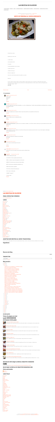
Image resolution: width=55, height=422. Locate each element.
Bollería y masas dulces (6, 206)
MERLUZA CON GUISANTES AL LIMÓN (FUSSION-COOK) (13, 286)
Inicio (28, 89)
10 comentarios (34, 13)
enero (5, 265)
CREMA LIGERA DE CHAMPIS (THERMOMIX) (11, 278)
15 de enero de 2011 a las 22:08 (15, 154)
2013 (4, 306)
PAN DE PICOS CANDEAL (9, 333)
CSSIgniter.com (22, 414)
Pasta (3, 226)
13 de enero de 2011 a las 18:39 (12, 128)
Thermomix (4, 233)
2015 (4, 308)
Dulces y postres (5, 211)
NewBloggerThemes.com (34, 414)
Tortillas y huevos (5, 234)
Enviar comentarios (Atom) (9, 191)
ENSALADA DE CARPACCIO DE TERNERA (10, 267)
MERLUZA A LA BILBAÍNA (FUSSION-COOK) (11, 271)
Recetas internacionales (6, 230)
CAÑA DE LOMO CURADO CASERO (11, 325)
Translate (9, 259)
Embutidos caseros (5, 386)
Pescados (4, 229)
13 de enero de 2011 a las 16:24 (14, 115)
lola (6, 141)
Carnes (4, 208)
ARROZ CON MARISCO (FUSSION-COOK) (10, 284)
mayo (5, 296)
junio (5, 297)
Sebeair (7, 110)
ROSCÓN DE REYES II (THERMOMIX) (10, 273)
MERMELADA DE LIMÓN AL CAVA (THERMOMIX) (11, 272)
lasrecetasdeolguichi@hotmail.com (7, 197)
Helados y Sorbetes (5, 217)
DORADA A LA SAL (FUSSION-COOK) (10, 277)
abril (5, 295)
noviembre (6, 303)
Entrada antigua (50, 89)
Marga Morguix (8, 115)
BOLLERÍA (11, 8)
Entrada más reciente (5, 89)
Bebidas (4, 204)
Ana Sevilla (7, 103)
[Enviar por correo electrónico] (8, 85)
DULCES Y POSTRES (6, 8)
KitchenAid (4, 218)
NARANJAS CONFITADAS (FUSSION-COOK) (10, 276)
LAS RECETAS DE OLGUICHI (27, 5)
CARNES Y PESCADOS (36, 8)
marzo (5, 294)
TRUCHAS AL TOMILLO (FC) (10, 337)
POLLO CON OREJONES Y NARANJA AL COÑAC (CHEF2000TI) (13, 288)
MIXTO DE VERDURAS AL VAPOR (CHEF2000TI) (27, 16)
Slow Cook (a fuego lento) (6, 231)
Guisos (4, 216)
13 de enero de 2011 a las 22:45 (11, 141)
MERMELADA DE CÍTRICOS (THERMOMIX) (11, 275)
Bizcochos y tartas (5, 205)
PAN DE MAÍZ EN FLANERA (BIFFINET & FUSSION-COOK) (13, 274)
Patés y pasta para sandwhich (6, 228)
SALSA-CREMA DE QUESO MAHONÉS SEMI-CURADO (13, 356)
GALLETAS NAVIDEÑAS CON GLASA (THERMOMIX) (12, 268)
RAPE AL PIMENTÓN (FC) (9, 352)
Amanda (7, 95)
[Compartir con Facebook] (10, 85)
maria (7, 128)
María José (7, 122)
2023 (4, 312)
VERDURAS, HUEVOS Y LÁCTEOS (44, 8)
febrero (5, 293)
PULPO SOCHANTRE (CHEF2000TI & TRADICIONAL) (12, 287)
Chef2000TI (23, 14)
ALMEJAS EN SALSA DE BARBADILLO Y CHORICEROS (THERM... (14, 266)
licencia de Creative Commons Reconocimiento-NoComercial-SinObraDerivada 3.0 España (20, 365)
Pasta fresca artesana (5, 227)
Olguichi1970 (8, 154)
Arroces (4, 203)
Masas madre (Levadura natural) (7, 221)
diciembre (6, 304)
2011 (4, 264)
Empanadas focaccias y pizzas (6, 387)
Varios (4, 409)
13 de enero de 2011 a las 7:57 (13, 103)
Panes (3, 225)
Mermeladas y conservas (6, 222)
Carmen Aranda (8, 148)
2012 (4, 305)
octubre (5, 302)
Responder (7, 101)
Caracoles (4, 207)
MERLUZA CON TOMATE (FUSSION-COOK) (11, 282)
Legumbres (4, 219)
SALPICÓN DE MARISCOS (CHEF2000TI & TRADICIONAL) (13, 283)
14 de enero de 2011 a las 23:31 (15, 148)
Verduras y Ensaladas (29, 14)
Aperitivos (4, 202)
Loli (6, 134)
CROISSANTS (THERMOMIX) (10, 341)
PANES (14, 8)
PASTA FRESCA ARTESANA (20, 8)
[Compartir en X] (9, 85)
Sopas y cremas (5, 232)
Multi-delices (4, 223)
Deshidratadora (5, 210)
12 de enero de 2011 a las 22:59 (13, 95)
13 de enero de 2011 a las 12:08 (12, 110)
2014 (4, 307)
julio (5, 298)
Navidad (4, 224)
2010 (4, 263)
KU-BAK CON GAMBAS (9, 329)
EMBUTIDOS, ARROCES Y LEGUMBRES (28, 8)
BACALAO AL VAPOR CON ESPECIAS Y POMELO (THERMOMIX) (13, 292)
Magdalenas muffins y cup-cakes (7, 220)
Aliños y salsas (5, 201)
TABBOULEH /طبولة (7, 285)
